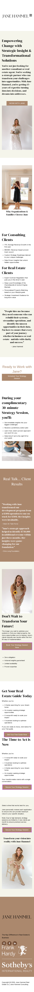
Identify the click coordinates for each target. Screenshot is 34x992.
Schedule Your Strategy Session (17, 377)
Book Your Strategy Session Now (17, 646)
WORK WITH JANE (17, 103)
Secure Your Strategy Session (17, 787)
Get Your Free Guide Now (17, 735)
